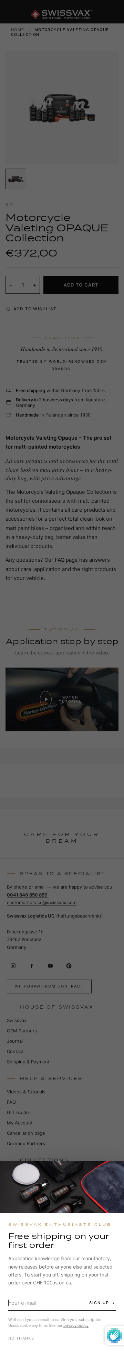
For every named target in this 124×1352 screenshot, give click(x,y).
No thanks (21, 1338)
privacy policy (76, 1325)
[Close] (112, 1172)
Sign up (99, 1302)
